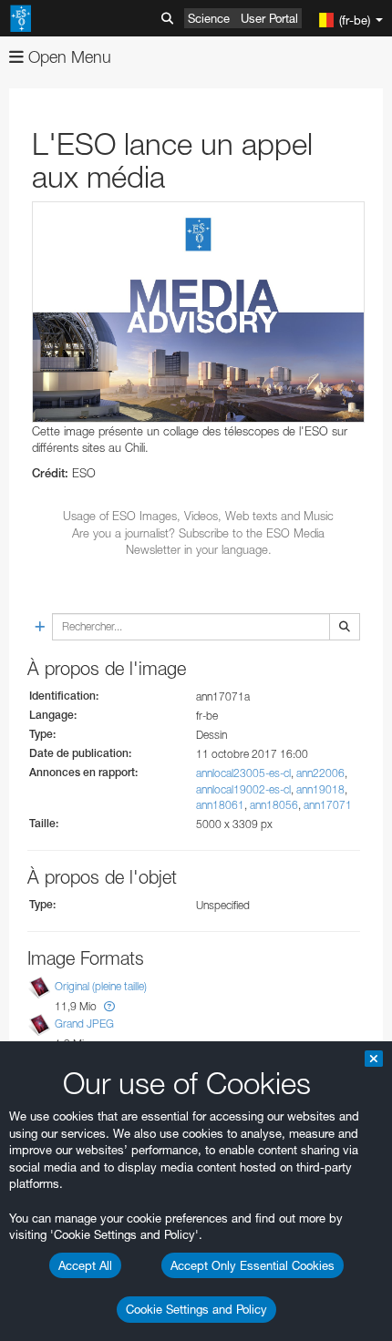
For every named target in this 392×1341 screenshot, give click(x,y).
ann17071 (328, 805)
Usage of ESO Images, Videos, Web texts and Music (198, 515)
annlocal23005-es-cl (243, 773)
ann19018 (320, 789)
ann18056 (274, 805)
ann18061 (220, 805)
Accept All (85, 1265)
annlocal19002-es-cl (243, 789)
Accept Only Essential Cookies (252, 1265)
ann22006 (320, 773)
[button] (109, 1006)
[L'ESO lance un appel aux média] (198, 311)
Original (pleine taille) (101, 986)
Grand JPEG (84, 1023)
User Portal (269, 18)
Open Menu (67, 57)
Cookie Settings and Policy (196, 1309)
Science (209, 18)
